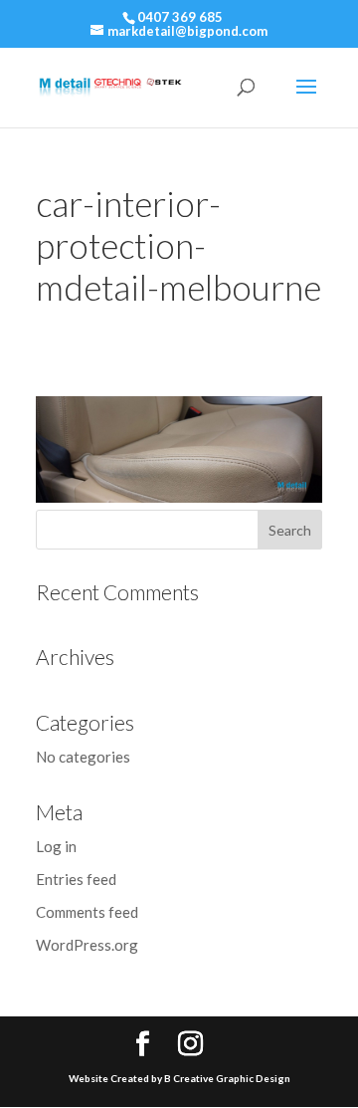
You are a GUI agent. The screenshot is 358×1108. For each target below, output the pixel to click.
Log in (56, 846)
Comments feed (87, 912)
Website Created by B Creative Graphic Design (179, 1078)
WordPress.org (87, 945)
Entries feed (76, 879)
